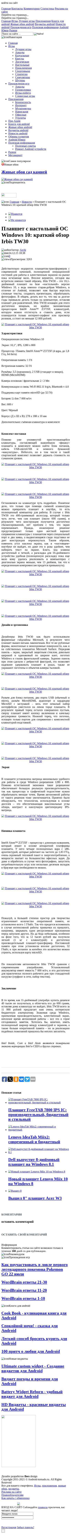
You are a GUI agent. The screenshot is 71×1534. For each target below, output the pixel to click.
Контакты (17, 8)
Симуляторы (22, 77)
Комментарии (32, 8)
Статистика (47, 8)
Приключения (23, 67)
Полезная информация (45, 27)
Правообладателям (12, 1494)
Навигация (21, 111)
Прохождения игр (20, 27)
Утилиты (20, 117)
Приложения (43, 21)
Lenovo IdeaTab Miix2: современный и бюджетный (34, 1139)
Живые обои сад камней (24, 172)
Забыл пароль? (25, 1527)
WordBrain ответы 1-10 (23, 1298)
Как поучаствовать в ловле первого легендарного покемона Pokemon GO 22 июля (34, 1269)
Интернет (21, 105)
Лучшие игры (27, 21)
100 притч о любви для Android (30, 1351)
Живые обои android (22, 24)
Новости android (17, 133)
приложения (49, 1485)
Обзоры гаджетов (18, 136)
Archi (23, 249)
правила (43, 1507)
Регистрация (8, 1527)
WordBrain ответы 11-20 (24, 1290)
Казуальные (22, 55)
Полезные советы (25, 145)
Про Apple (14, 120)
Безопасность (23, 102)
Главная (6, 8)
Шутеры (20, 80)
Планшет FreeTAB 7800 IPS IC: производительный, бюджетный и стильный (38, 1114)
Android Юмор (16, 139)
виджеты (13, 1488)
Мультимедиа (23, 108)
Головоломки (23, 89)
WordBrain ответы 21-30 (24, 1282)
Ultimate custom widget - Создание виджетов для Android (32, 1368)
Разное (13, 30)
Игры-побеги (23, 92)
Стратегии (21, 74)
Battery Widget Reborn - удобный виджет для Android (32, 1394)
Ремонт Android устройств (30, 148)
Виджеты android (45, 24)
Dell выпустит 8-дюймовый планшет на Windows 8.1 (33, 1161)
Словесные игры (25, 96)
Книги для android (19, 124)
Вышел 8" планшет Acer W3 (35, 1198)
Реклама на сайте (11, 1491)
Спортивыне (22, 71)
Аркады (19, 52)
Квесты (19, 58)
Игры (14, 21)
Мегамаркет (15, 155)
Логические (22, 61)
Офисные (20, 114)
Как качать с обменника (15, 1498)
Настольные (22, 64)
